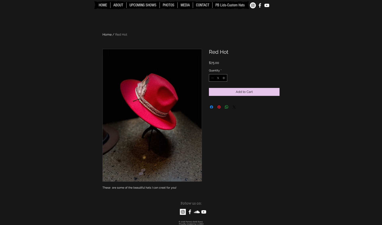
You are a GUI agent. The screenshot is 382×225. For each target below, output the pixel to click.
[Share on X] (234, 107)
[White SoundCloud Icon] (197, 212)
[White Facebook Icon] (260, 5)
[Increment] (224, 77)
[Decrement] (212, 77)
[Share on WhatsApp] (226, 107)
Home (107, 34)
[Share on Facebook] (211, 107)
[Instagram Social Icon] (183, 212)
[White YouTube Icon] (267, 5)
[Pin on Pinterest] (219, 107)
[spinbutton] (218, 77)
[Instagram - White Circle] (253, 5)
